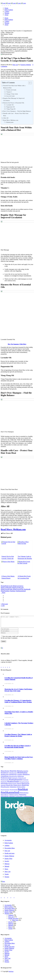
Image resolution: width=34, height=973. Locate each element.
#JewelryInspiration (5, 789)
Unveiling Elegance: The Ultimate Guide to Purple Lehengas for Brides (18, 735)
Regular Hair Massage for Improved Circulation (13, 99)
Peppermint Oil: (10, 107)
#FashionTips (4, 781)
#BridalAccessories (22, 771)
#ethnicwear (21, 776)
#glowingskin (4, 783)
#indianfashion (13, 787)
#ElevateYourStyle (13, 776)
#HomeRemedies (5, 787)
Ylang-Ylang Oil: (11, 109)
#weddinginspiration (27, 796)
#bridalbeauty (5, 772)
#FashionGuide (5, 779)
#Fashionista (25, 779)
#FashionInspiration (16, 779)
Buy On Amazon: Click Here (17, 344)
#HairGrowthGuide (6, 589)
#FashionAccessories (6, 777)
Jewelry (7, 861)
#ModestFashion (24, 792)
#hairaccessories (12, 783)
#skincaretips (12, 796)
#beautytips (13, 771)
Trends (7, 874)
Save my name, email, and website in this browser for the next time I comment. (16, 637)
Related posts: (10, 122)
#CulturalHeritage (5, 776)
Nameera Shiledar (25, 64)
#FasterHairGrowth (6, 586)
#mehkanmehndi (21, 591)
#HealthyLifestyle (17, 785)
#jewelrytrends (13, 789)
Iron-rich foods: (10, 96)
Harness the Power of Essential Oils (13, 103)
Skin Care (7, 871)
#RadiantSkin (22, 794)
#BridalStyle (26, 774)
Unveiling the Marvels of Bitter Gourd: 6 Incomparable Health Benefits (18, 746)
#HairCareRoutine (6, 587)
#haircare (19, 783)
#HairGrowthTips (18, 589)
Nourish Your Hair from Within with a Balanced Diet (14, 87)
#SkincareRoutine (5, 796)
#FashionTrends (13, 781)
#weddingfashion (19, 796)
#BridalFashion (22, 772)
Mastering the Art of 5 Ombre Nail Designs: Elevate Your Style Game (18, 690)
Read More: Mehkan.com (10, 120)
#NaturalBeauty (5, 794)
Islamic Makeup (9, 856)
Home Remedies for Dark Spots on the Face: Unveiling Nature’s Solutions (19, 757)
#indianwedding (21, 787)
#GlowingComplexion (24, 781)
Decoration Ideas (10, 848)
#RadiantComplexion (14, 794)
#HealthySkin (25, 785)
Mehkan (11, 971)
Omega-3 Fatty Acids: (12, 94)
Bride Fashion (9, 843)
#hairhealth (27, 589)
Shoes (6, 869)
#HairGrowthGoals (18, 587)
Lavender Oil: (10, 105)
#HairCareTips (25, 783)
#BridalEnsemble (13, 772)
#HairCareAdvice (18, 586)
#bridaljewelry (13, 774)
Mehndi (7, 866)
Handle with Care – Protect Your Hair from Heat (15, 114)
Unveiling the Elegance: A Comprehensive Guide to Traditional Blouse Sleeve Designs (18, 701)
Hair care (15, 64)
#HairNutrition (5, 591)
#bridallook (19, 774)
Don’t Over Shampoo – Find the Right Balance (17, 111)
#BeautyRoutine (5, 771)
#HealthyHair (9, 785)
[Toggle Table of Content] (29, 82)
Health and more (9, 853)
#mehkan (12, 591)
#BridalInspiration (5, 774)
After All (5, 118)
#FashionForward (22, 777)
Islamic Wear (8, 858)
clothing (7, 845)
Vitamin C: (9, 92)
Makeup (7, 864)
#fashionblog (15, 777)
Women (7, 877)
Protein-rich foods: (11, 90)
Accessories (8, 840)
